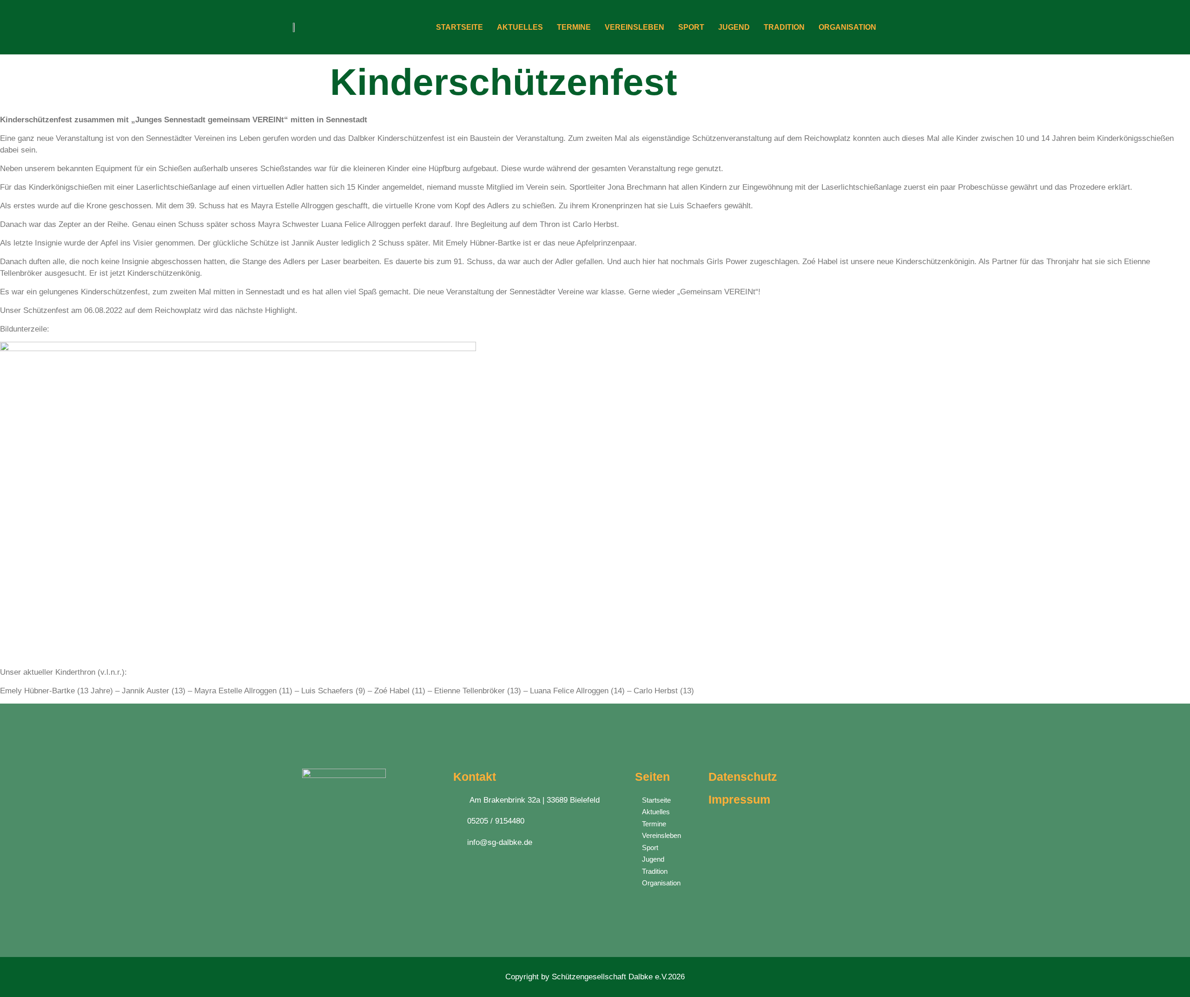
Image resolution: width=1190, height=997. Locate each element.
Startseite (459, 27)
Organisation (847, 27)
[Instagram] (329, 883)
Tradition (784, 27)
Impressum (739, 799)
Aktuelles (520, 27)
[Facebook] (310, 883)
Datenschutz (742, 776)
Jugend (734, 27)
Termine (574, 27)
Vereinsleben (634, 27)
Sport (691, 27)
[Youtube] (347, 883)
